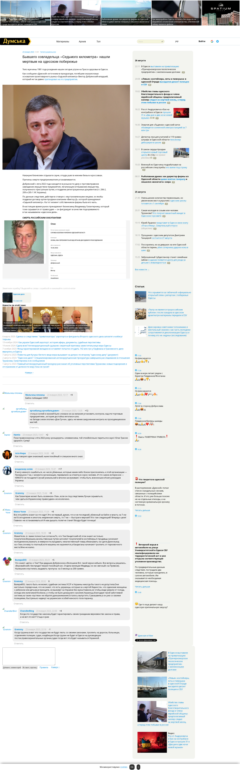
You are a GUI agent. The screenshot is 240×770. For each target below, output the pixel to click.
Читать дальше (142, 510)
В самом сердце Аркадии (153, 149)
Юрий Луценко (148, 222)
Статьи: (140, 286)
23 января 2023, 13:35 (72, 410)
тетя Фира (20, 453)
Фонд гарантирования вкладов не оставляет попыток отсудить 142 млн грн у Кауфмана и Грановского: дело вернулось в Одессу (63, 350)
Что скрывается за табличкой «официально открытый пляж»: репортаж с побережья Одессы (169, 295)
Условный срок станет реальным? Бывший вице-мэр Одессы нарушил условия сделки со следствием (17, 327)
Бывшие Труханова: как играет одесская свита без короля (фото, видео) (47, 328)
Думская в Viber (145, 635)
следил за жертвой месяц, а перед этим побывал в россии (163, 101)
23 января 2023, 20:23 (39, 559)
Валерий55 (20, 559)
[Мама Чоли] (6, 512)
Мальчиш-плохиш (35, 395)
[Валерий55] (7, 565)
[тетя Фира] (7, 458)
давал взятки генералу (173, 179)
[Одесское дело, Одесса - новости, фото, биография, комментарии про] (7, 302)
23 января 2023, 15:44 (36, 493)
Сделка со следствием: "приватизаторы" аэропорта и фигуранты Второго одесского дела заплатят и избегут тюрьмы (62, 338)
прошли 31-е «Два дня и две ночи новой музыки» (156, 115)
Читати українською (48, 52)
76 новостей (17, 301)
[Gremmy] (7, 493)
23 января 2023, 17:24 (38, 511)
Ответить (29, 403)
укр (176, 41)
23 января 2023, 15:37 (45, 469)
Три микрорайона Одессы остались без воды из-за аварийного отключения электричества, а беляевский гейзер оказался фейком (175, 21)
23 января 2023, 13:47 (33, 434)
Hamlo (17, 434)
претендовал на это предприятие (60, 79)
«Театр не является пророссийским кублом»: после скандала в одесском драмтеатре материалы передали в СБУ (167, 312)
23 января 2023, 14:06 (38, 453)
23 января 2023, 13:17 (57, 395)
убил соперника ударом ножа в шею (164, 249)
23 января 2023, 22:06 (46, 611)
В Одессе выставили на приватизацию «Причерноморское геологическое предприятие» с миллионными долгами (178, 661)
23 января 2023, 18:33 (35, 533)
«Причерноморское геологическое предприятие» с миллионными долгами (161, 70)
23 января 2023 (28, 52)
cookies (123, 767)
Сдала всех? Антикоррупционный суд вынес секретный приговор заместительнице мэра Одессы (63, 345)
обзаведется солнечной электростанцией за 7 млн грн (163, 129)
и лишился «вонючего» (164, 180)
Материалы (62, 41)
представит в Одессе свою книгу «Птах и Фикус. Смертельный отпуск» (164, 224)
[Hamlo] (6, 435)
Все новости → (142, 269)
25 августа (140, 191)
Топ (98, 41)
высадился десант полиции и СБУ (165, 83)
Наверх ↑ (29, 372)
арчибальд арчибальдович (44, 410)
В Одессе (145, 66)
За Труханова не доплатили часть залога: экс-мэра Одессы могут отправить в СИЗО (76, 328)
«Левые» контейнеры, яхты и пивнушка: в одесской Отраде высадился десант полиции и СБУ (23, 22)
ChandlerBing (27, 611)
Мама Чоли (20, 511)
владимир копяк (24, 469)
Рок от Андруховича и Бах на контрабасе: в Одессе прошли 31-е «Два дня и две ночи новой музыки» (179, 742)
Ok (132, 767)
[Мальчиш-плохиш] (12, 393)
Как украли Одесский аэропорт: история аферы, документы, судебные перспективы (59, 342)
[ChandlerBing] (9, 611)
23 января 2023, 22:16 (36, 629)
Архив (82, 41)
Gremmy (19, 493)
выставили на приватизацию (164, 66)
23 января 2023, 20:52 (35, 581)
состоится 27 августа (162, 238)
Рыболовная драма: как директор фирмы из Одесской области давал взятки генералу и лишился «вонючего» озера (125, 21)
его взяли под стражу (176, 167)
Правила (44, 667)
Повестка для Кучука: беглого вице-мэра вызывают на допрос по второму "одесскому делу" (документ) (67, 354)
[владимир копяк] (7, 474)
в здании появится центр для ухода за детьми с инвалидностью (163, 261)
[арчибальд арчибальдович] (14, 411)
